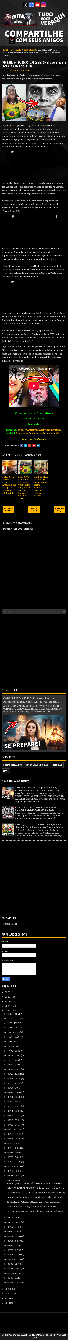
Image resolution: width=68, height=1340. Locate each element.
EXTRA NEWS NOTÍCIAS (23, 50)
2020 (8, 1294)
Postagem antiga (59, 509)
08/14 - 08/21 (14, 1101)
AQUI (34, 1338)
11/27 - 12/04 (13, 1032)
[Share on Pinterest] (34, 445)
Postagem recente (8, 509)
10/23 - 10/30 (14, 1055)
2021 (7, 1289)
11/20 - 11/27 (13, 1037)
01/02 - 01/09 (14, 1282)
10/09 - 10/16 (14, 1064)
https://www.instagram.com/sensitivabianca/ (40, 430)
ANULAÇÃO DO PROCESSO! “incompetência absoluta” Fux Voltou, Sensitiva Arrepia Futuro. (39, 825)
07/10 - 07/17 (14, 1125)
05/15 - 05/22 (14, 1162)
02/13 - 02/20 (14, 1255)
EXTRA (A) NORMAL (31, 1335)
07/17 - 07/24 (14, 1120)
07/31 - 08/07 (14, 1111)
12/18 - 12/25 (13, 1018)
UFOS (6, 771)
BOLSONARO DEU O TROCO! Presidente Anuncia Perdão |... (36, 1193)
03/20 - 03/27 (14, 1231)
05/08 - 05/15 (14, 1166)
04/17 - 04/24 (14, 1180)
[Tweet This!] (25, 445)
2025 (8, 997)
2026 (8, 992)
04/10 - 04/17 (14, 1218)
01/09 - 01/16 (14, 1278)
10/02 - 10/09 (14, 1069)
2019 (7, 1298)
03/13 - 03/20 (14, 1236)
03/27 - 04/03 (14, 1227)
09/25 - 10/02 (14, 1074)
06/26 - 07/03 (14, 1134)
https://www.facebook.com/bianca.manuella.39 (39, 433)
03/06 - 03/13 (14, 1241)
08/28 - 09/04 (14, 1092)
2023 (8, 1006)
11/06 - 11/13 (13, 1046)
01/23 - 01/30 (14, 1269)
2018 (7, 1303)
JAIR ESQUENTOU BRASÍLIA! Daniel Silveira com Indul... (35, 1183)
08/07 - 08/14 (14, 1106)
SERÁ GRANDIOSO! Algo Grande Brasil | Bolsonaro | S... (34, 1206)
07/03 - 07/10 (14, 1129)
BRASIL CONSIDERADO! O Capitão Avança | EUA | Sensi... (35, 1197)
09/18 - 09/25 (14, 1078)
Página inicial (34, 509)
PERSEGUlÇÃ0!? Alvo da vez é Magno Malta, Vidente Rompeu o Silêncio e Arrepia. (41, 486)
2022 (8, 1010)
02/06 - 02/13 (14, 1259)
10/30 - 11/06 (14, 1051)
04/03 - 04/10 (14, 1222)
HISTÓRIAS (57, 765)
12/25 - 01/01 (13, 1014)
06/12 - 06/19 (14, 1143)
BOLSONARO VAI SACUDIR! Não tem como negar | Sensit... (36, 1211)
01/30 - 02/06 (14, 1264)
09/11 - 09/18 (13, 1083)
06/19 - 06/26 (14, 1138)
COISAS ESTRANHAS (12, 765)
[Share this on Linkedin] (38, 445)
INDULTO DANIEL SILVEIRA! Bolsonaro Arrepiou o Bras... (36, 1188)
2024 (7, 1001)
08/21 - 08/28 (14, 1097)
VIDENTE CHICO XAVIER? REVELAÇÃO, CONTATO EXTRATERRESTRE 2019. (36, 808)
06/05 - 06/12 (14, 1148)
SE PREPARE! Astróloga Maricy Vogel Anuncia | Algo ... (34, 1202)
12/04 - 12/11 (13, 1028)
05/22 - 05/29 (14, 1157)
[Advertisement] (34, 651)
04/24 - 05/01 (14, 1176)
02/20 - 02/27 (14, 1250)
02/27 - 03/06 (14, 1245)
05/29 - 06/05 (14, 1152)
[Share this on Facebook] (21, 445)
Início (5, 50)
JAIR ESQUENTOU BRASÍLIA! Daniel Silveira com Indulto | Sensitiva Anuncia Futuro (34, 64)
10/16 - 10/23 (13, 1060)
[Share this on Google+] (29, 445)
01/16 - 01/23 (13, 1273)
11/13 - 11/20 (13, 1041)
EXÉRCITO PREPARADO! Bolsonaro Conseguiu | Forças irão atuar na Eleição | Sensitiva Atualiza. (25, 488)
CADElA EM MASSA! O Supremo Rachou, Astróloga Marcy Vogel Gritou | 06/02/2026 (37, 789)
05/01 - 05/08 (14, 1171)
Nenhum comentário (20, 70)
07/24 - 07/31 (14, 1115)
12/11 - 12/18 (13, 1023)
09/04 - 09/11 (14, 1088)
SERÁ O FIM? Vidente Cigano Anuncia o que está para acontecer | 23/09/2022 (9, 485)
